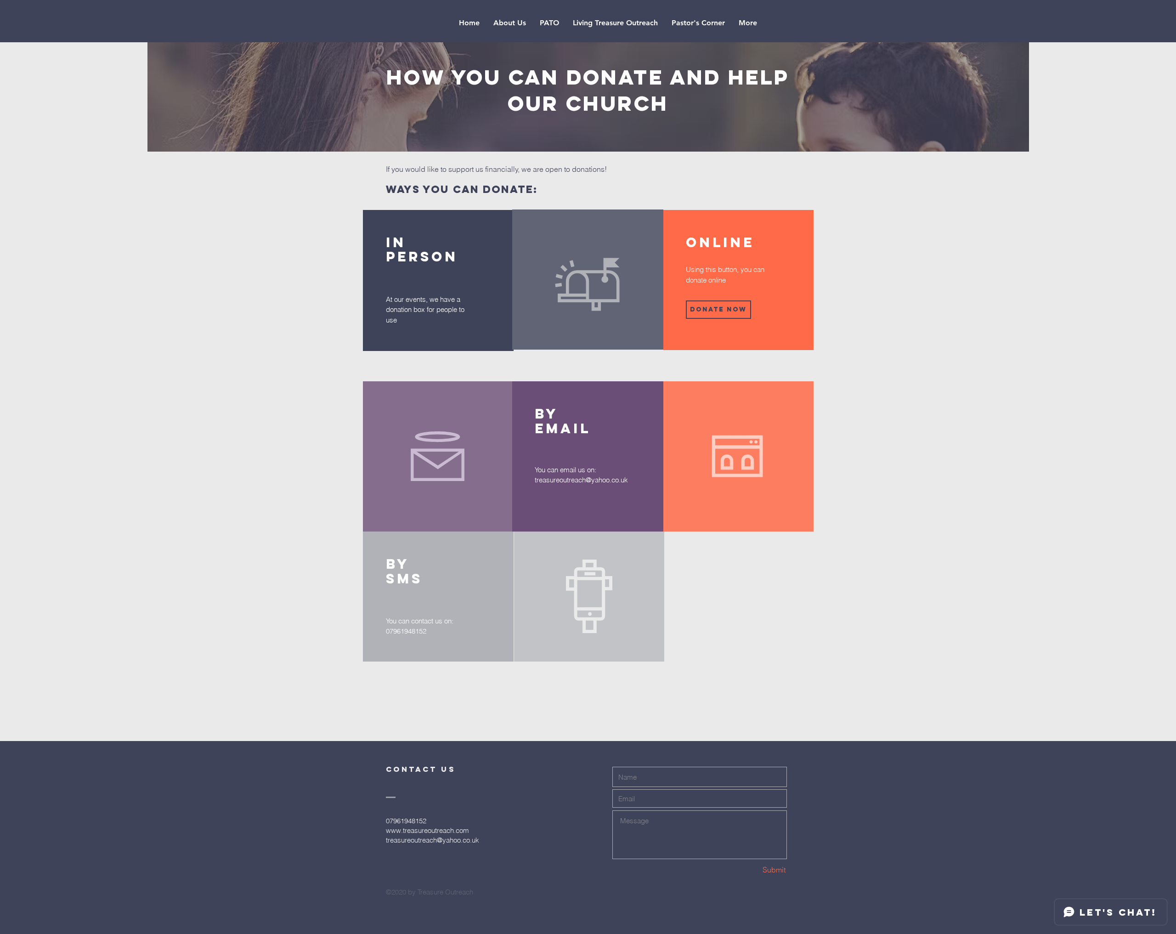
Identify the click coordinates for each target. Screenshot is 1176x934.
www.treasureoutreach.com (427, 830)
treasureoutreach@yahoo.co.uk (581, 479)
